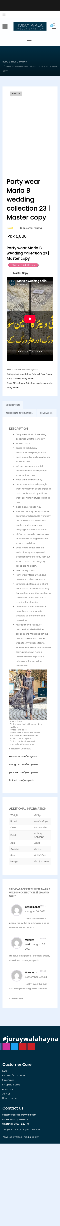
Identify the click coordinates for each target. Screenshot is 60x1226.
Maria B (17, 378)
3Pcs (15, 383)
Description (13, 405)
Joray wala (36, 383)
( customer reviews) (31, 228)
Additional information (19, 413)
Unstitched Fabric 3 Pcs (32, 374)
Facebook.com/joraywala (23, 756)
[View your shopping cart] (54, 26)
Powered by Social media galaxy (20, 1137)
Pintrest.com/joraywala (21, 780)
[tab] (12, 405)
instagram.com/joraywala (23, 764)
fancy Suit (24, 383)
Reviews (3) (46, 413)
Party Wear (28, 378)
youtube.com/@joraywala (23, 772)
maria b (48, 383)
